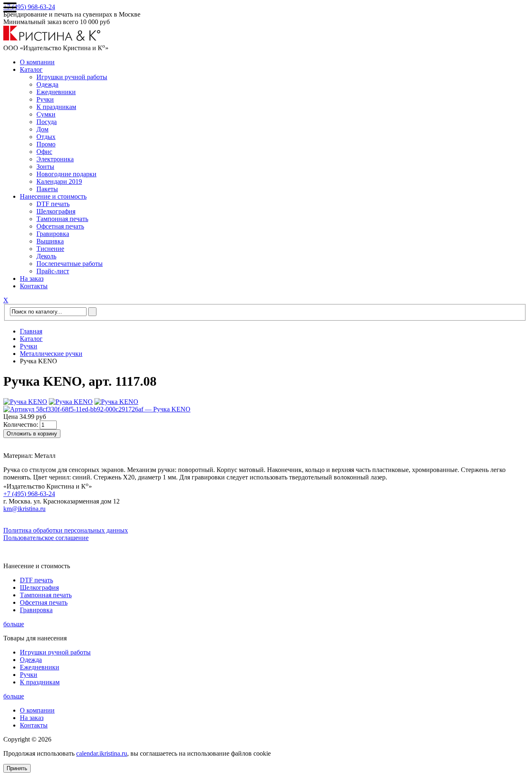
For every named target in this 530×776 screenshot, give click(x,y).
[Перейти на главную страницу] (52, 38)
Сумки (45, 114)
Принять (17, 768)
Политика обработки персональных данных (65, 530)
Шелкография (55, 211)
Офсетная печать (60, 226)
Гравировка (52, 233)
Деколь (46, 256)
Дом (42, 129)
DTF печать (53, 203)
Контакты (34, 285)
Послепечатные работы (69, 263)
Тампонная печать (62, 218)
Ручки (45, 99)
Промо (45, 144)
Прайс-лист (52, 271)
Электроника (55, 159)
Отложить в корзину (32, 434)
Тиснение (50, 248)
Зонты (45, 166)
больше (13, 624)
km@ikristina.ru (24, 508)
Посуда (46, 121)
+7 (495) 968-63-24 (29, 6)
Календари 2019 (59, 181)
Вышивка (50, 241)
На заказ (31, 278)
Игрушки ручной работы (71, 76)
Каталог (31, 69)
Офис (44, 151)
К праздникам (56, 106)
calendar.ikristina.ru (101, 753)
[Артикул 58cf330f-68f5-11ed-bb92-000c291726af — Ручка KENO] (96, 409)
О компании (37, 62)
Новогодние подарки (66, 174)
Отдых (45, 136)
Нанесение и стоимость (53, 196)
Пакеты (47, 188)
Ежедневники (56, 91)
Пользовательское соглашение (46, 537)
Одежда (47, 84)
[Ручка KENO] (25, 401)
